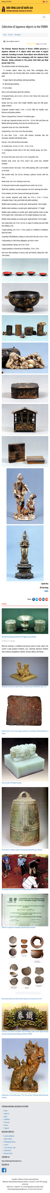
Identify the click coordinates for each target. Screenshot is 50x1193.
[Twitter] (36, 599)
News (5, 1117)
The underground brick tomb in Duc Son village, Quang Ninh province (20, 889)
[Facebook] (33, 599)
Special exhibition (9, 1136)
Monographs (18, 35)
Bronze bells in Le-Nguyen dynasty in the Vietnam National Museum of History (22, 850)
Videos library (8, 1139)
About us (6, 1114)
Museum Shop (8, 1153)
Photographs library (9, 1142)
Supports (6, 1128)
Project (6, 1125)
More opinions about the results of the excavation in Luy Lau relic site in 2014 (22, 999)
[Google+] (40, 599)
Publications (7, 1151)
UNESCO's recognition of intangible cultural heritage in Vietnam (18, 927)
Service (6, 1145)
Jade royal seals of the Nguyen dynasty (12, 783)
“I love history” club (9, 1148)
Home (4, 35)
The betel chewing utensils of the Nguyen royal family (19, 637)
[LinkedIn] (43, 599)
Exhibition (7, 1119)
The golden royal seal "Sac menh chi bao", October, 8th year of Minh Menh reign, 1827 (24, 687)
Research (10, 35)
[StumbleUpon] (46, 599)
